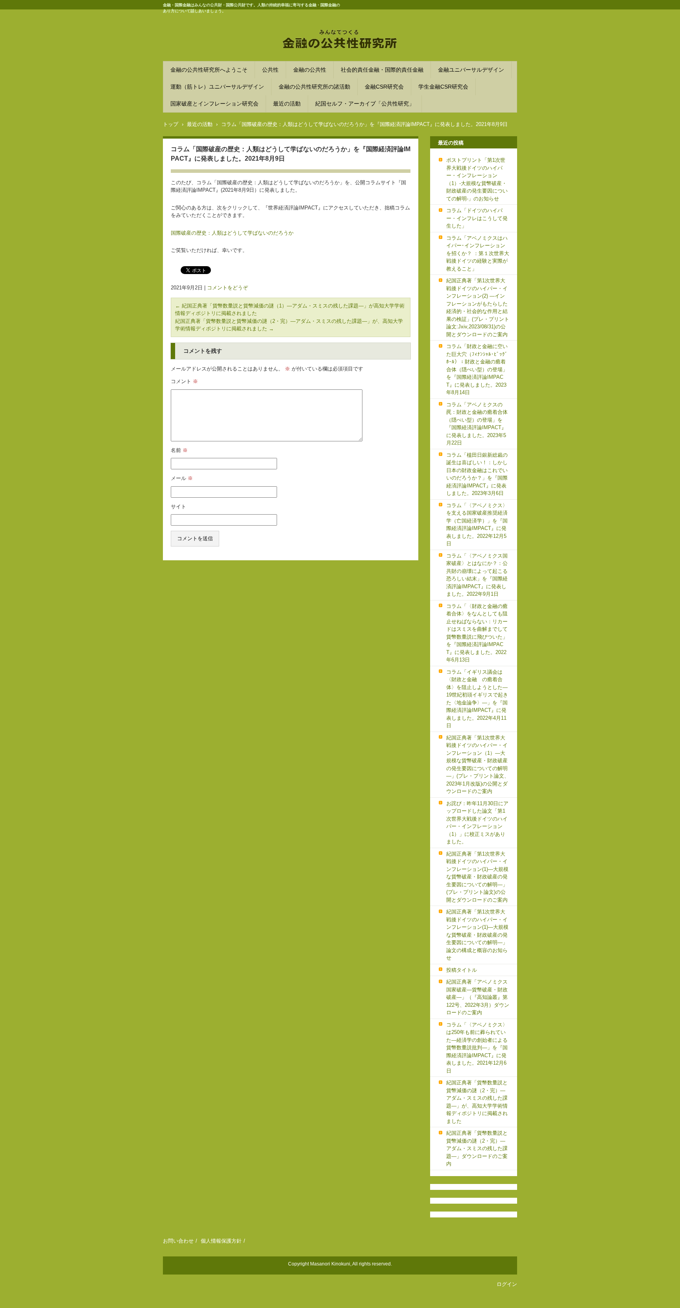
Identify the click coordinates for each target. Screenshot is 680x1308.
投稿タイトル (461, 970)
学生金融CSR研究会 (443, 86)
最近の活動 (287, 103)
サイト (178, 506)
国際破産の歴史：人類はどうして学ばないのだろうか (232, 233)
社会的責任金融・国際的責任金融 (382, 70)
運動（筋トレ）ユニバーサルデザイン (217, 86)
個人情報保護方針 (221, 1241)
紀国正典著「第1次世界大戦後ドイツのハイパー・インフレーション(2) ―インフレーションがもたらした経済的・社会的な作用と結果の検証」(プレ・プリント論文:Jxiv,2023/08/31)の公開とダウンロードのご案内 (477, 307)
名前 (179, 450)
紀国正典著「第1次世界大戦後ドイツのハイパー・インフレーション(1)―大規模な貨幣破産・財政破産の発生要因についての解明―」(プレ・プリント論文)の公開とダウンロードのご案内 (477, 877)
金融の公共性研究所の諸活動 (314, 86)
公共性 (270, 70)
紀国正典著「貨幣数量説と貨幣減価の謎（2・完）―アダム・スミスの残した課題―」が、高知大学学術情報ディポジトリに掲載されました (477, 1102)
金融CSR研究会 (384, 86)
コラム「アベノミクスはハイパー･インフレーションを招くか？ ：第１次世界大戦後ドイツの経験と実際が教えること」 (477, 253)
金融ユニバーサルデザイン (471, 70)
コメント (184, 381)
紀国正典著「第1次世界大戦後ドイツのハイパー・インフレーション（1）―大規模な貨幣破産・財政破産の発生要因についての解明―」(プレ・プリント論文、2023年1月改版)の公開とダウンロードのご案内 (477, 765)
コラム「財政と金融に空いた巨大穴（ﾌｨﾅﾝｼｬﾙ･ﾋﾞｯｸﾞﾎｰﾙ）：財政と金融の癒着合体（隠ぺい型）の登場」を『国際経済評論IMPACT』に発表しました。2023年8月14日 (477, 369)
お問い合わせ (178, 1241)
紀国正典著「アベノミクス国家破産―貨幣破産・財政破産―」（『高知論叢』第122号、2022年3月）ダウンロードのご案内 (477, 997)
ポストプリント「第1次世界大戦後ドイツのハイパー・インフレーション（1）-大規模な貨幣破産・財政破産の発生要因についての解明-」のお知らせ (477, 179)
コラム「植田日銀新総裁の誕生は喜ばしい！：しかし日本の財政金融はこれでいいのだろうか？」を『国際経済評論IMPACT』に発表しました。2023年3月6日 (477, 474)
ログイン (507, 1284)
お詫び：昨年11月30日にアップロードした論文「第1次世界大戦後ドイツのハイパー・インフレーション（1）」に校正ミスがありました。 (477, 822)
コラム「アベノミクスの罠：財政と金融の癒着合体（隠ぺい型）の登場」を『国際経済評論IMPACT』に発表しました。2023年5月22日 (477, 424)
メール (182, 478)
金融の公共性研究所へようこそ (209, 70)
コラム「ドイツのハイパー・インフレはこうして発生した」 (477, 218)
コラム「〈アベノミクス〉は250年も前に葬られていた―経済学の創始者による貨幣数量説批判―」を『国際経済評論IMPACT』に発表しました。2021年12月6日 (477, 1048)
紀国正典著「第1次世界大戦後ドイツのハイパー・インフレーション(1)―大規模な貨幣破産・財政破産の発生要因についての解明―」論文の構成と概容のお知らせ (477, 935)
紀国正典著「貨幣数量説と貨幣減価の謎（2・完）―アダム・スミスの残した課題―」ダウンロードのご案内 (477, 1148)
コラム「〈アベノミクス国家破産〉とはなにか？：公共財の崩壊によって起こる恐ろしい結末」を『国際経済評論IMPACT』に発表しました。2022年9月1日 (477, 575)
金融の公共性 (309, 70)
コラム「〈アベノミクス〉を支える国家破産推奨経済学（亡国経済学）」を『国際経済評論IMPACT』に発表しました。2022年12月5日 (477, 524)
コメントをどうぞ (227, 288)
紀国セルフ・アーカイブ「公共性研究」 (364, 103)
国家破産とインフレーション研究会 (214, 103)
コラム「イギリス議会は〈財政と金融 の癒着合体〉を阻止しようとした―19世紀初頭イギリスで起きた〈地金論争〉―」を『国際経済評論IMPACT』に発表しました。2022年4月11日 (477, 699)
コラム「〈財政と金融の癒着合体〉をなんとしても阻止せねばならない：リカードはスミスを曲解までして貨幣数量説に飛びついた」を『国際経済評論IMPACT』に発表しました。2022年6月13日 (477, 633)
